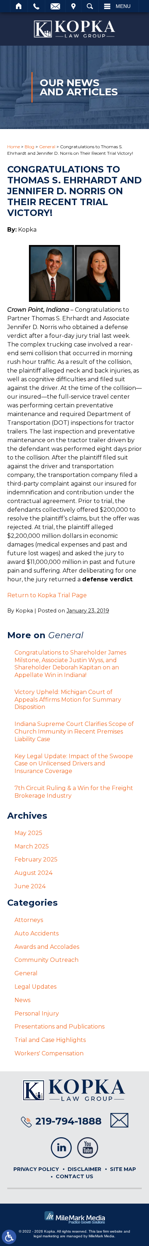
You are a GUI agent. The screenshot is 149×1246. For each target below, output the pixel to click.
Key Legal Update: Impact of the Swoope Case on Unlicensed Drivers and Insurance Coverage (73, 764)
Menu (123, 6)
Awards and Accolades (46, 946)
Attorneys (28, 920)
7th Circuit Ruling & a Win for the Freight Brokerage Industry (73, 792)
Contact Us (74, 1176)
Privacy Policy (36, 1169)
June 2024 (30, 886)
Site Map (123, 1169)
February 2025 (36, 859)
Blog (29, 146)
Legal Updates (35, 986)
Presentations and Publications (59, 1026)
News (22, 1000)
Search (89, 6)
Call (36, 6)
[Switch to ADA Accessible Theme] (9, 1237)
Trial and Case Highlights (50, 1040)
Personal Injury (36, 1013)
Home (18, 6)
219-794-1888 (68, 1121)
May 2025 (28, 833)
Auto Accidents (36, 933)
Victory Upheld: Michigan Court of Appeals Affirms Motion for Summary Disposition (67, 700)
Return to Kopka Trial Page (47, 595)
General (47, 146)
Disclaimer (84, 1169)
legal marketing (46, 1236)
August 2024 (33, 872)
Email (55, 6)
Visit (73, 6)
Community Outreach (46, 959)
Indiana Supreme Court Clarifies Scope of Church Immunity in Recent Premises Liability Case (74, 731)
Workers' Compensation (49, 1053)
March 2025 (31, 846)
